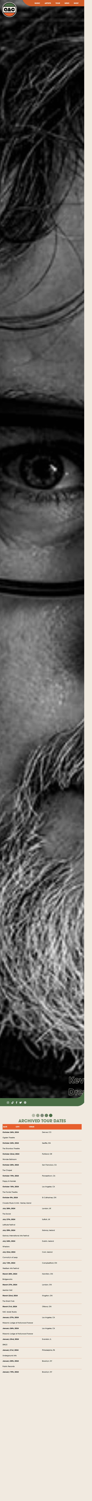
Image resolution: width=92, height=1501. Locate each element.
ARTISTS (48, 3)
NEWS (67, 3)
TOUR (58, 3)
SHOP (76, 3)
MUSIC (37, 3)
